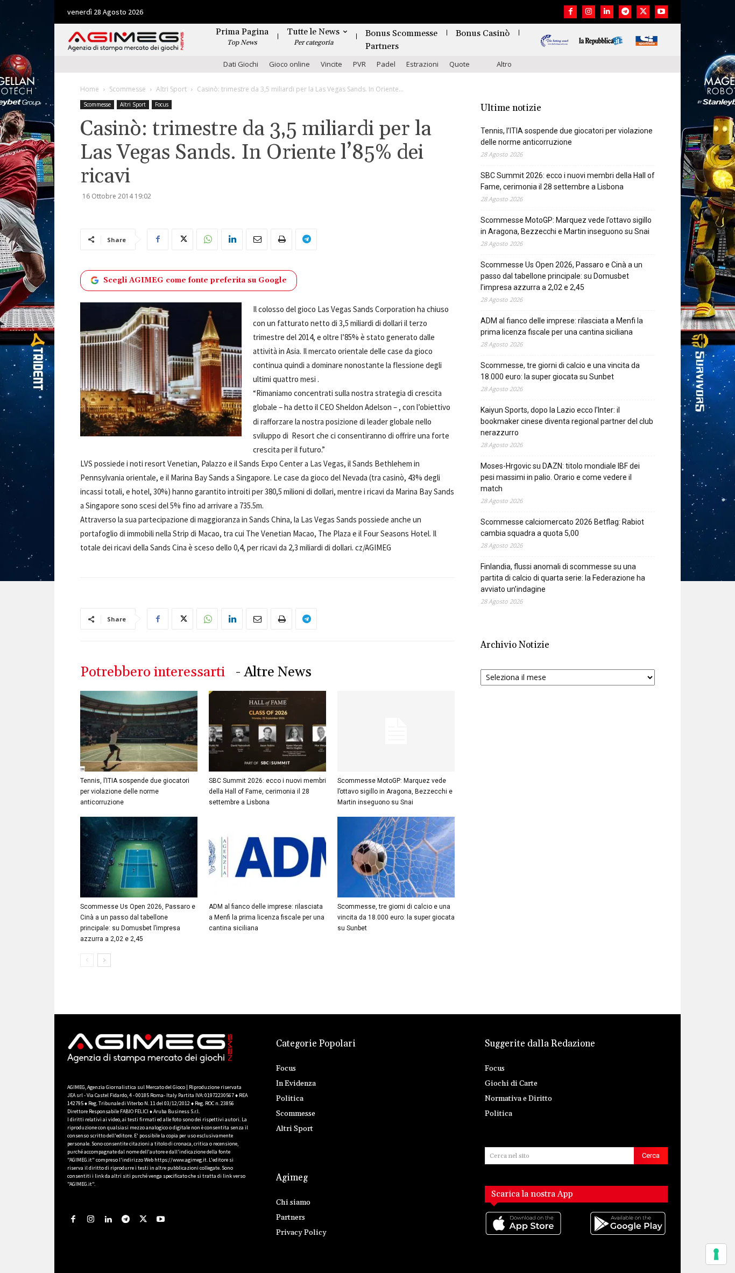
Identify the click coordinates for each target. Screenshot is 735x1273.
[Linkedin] (606, 11)
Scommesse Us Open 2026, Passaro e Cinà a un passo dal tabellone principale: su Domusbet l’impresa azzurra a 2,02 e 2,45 (561, 276)
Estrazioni (422, 64)
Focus (161, 104)
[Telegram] (625, 11)
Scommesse (127, 89)
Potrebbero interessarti (152, 672)
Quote (459, 64)
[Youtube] (661, 11)
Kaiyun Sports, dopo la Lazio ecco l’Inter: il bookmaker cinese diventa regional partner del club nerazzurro (566, 421)
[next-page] (104, 960)
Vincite (331, 64)
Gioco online (289, 64)
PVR (359, 64)
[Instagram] (588, 11)
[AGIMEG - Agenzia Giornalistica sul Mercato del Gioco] (126, 42)
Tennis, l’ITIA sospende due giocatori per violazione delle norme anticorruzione (134, 791)
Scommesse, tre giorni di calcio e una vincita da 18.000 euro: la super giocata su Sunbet (396, 917)
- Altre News (274, 672)
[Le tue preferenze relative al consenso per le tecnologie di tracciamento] (716, 1254)
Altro (504, 64)
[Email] (256, 239)
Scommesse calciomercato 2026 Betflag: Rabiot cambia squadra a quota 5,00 (562, 528)
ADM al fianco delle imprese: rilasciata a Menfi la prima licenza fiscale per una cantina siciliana (266, 917)
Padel (386, 64)
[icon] (524, 1234)
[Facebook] (570, 11)
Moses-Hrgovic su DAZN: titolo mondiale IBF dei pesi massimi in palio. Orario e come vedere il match (560, 477)
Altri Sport (171, 89)
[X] (643, 11)
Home (89, 89)
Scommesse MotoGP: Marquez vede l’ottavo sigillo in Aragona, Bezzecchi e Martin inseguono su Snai (395, 791)
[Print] (281, 239)
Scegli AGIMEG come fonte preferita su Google (195, 280)
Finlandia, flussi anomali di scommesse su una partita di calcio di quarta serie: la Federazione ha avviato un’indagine (562, 577)
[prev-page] (87, 960)
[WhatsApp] (207, 239)
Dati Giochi (240, 64)
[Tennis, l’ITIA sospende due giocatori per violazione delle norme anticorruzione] (138, 731)
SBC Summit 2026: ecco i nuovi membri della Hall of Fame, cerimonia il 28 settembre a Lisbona (267, 791)
